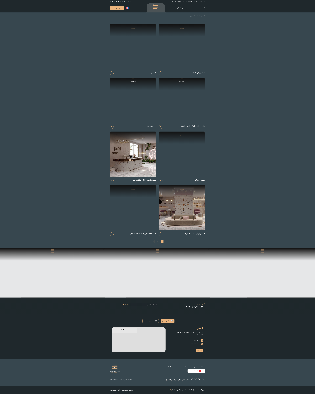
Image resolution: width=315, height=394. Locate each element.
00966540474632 (200, 2)
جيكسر (170, 390)
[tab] (167, 321)
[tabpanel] (157, 339)
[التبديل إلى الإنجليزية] (127, 8)
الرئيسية (203, 8)
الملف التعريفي (194, 371)
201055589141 (188, 2)
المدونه (173, 8)
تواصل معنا (117, 8)
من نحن (196, 8)
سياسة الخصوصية (127, 390)
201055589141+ (195, 344)
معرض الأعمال (181, 8)
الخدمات (189, 8)
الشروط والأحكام (115, 390)
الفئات (197, 16)
